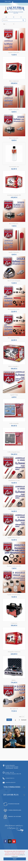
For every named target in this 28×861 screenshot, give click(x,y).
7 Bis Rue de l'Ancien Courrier (11, 766)
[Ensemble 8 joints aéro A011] (14, 553)
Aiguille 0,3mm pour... (14, 109)
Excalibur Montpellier (10, 765)
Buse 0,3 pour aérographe (14, 280)
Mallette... (14, 680)
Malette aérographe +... (14, 366)
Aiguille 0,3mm (14, 395)
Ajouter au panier (14, 55)
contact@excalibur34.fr (10, 782)
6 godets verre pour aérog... (14, 594)
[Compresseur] (14, 610)
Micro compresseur (14, 81)
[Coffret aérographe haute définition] (14, 438)
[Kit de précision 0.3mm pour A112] (14, 324)
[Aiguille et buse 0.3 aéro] (14, 496)
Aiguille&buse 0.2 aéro (14, 480)
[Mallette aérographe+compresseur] (14, 667)
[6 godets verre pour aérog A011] (14, 581)
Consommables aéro (14, 166)
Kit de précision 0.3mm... (14, 338)
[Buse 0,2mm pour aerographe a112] (14, 210)
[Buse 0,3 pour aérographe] (14, 267)
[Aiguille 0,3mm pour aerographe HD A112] (14, 96)
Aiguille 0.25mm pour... (14, 52)
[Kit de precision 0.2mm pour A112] (14, 296)
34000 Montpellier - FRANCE (11, 768)
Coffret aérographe (14, 423)
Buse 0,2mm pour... (14, 223)
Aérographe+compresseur (14, 651)
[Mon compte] (6, 17)
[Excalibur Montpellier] (14, 11)
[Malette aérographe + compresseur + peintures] (14, 353)
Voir (20, 716)
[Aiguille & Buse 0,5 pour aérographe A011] (14, 524)
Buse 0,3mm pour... (14, 138)
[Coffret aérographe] (14, 410)
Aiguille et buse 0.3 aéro (14, 509)
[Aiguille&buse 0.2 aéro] (14, 467)
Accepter (15, 859)
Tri (4, 24)
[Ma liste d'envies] (14, 17)
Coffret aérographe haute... (14, 452)
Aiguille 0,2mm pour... (14, 252)
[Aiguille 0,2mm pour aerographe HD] (14, 239)
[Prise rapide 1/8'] (14, 695)
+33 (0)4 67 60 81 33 (9, 778)
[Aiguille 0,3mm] (14, 381)
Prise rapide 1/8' (14, 708)
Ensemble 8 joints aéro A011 (14, 566)
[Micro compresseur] (14, 68)
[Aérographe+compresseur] (14, 638)
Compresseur (14, 623)
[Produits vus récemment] (21, 17)
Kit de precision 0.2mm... (14, 309)
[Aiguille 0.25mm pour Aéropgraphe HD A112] (14, 39)
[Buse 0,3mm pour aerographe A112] (14, 125)
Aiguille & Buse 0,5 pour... (14, 537)
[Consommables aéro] (14, 153)
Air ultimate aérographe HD (14, 195)
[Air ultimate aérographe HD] (14, 182)
